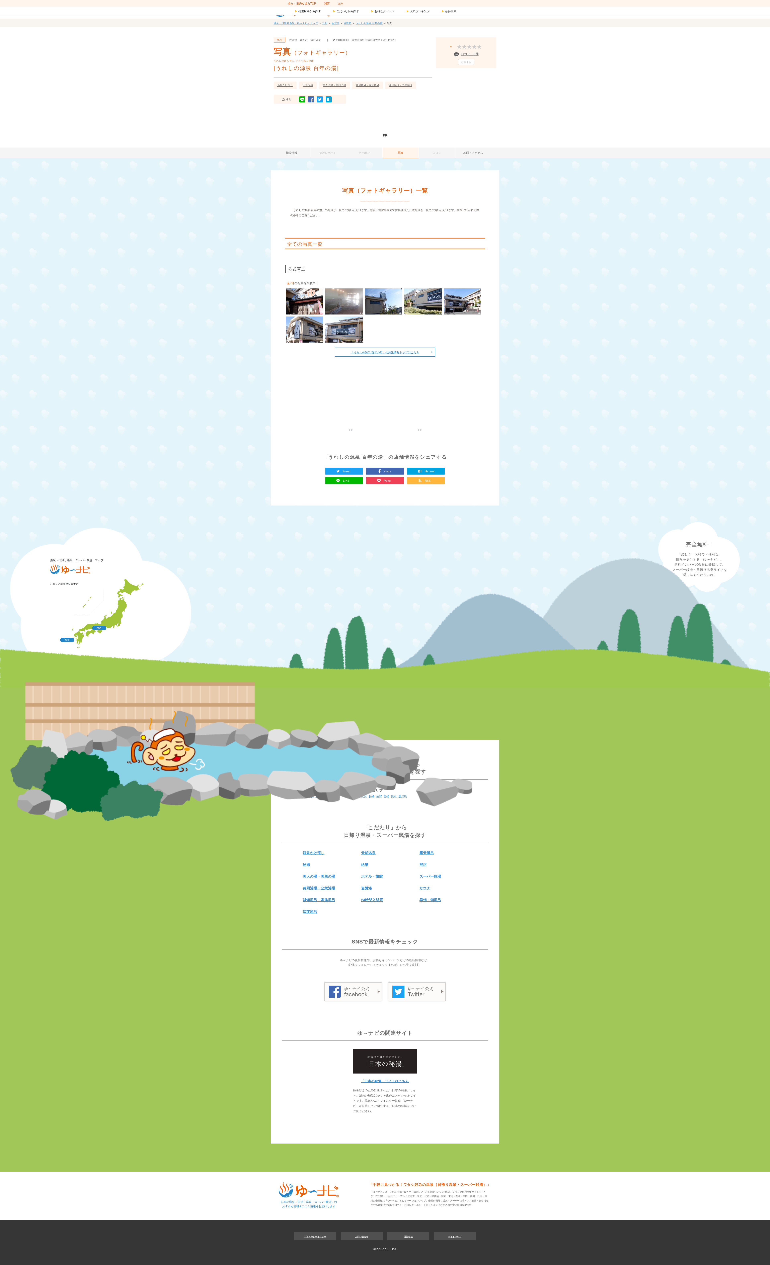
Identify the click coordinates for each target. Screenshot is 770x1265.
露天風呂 (426, 852)
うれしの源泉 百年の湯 (369, 23)
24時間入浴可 (372, 899)
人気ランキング (418, 11)
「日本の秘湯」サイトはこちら (385, 1081)
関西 (327, 3)
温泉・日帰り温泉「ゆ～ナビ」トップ (296, 23)
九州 (340, 3)
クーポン (364, 153)
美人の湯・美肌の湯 (334, 85)
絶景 (364, 864)
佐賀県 (335, 23)
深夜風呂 (310, 911)
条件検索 (449, 11)
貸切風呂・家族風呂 (367, 85)
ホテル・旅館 (372, 876)
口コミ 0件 (470, 54)
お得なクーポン (382, 11)
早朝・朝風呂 (430, 899)
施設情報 (291, 153)
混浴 (423, 864)
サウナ (424, 888)
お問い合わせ (361, 1236)
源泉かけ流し (285, 85)
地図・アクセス (473, 153)
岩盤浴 (366, 888)
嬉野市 (348, 23)
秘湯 (306, 864)
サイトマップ (454, 1236)
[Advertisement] (385, 121)
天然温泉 (308, 85)
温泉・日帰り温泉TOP (302, 3)
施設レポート (327, 153)
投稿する (466, 62)
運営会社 (408, 1236)
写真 (400, 153)
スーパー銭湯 (430, 876)
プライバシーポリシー (315, 1236)
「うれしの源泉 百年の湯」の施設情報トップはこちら (385, 352)
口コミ (437, 153)
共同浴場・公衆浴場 (400, 85)
